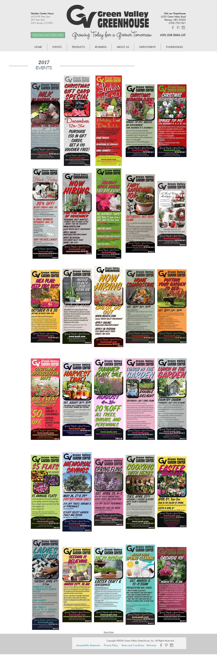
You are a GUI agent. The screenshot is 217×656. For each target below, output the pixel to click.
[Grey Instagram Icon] (183, 27)
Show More (109, 632)
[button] (45, 120)
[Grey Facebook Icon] (172, 27)
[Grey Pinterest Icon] (178, 27)
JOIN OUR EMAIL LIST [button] (173, 34)
